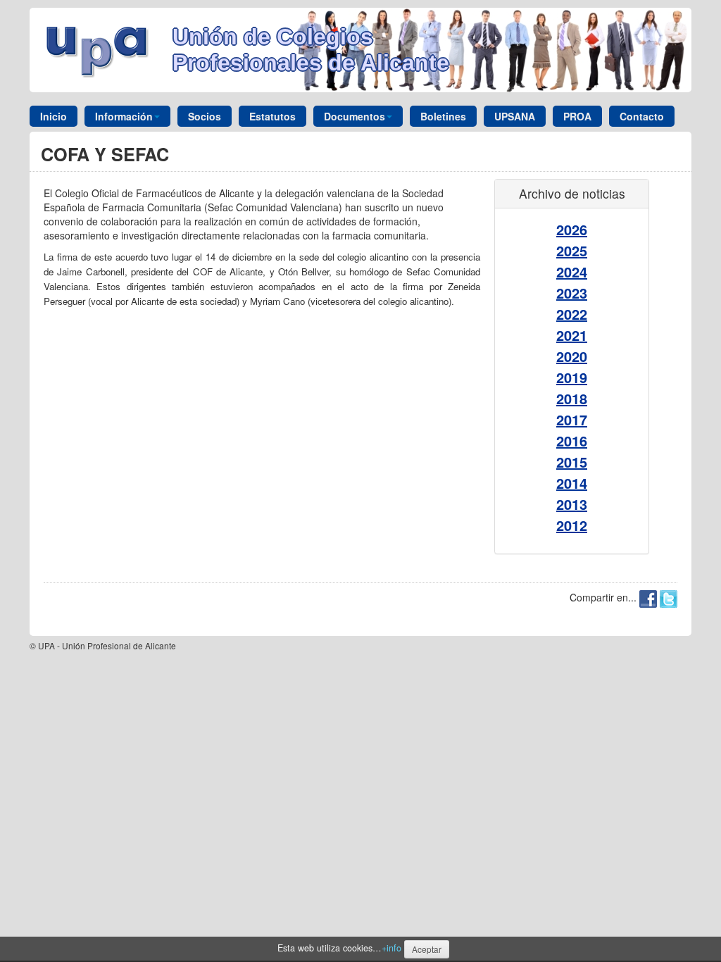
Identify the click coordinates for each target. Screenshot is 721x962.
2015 (571, 461)
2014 (571, 483)
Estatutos (272, 116)
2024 (571, 271)
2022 (571, 314)
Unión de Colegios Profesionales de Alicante (311, 49)
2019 (571, 377)
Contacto (642, 116)
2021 (571, 335)
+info (391, 948)
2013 (571, 504)
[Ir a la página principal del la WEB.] (101, 49)
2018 (571, 398)
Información (124, 116)
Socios (204, 116)
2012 (571, 525)
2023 (571, 292)
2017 (571, 419)
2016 (571, 440)
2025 (571, 250)
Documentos (354, 116)
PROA (577, 116)
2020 (571, 356)
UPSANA (514, 116)
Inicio (53, 116)
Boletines (443, 116)
